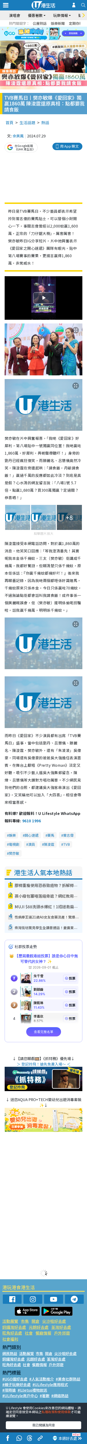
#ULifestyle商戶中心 (20, 1395)
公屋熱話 (40, 23)
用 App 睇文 (69, 146)
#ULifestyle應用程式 (50, 1384)
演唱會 (14, 15)
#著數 (44, 1395)
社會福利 (10, 1339)
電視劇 (14, 844)
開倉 (35, 1321)
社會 (29, 1333)
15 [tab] (49, 39)
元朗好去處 (38, 1327)
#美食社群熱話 (68, 1379)
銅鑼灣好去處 (14, 1327)
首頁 (9, 122)
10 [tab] (47, 34)
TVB (66, 844)
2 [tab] (37, 28)
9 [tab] (42, 34)
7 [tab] (33, 34)
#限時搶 (9, 1390)
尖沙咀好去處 (54, 1321)
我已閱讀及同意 (43, 1425)
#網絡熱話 (59, 1395)
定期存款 (76, 23)
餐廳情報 (43, 1333)
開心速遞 (32, 835)
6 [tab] (56, 28)
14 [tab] (44, 39)
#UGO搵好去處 (14, 1379)
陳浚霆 (49, 844)
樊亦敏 (14, 853)
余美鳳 (18, 136)
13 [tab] (40, 39)
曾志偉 (68, 835)
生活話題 (27, 122)
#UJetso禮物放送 (32, 1390)
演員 (31, 844)
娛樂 (12, 835)
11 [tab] (51, 34)
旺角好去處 (12, 1333)
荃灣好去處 (61, 1327)
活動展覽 (10, 1321)
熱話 (45, 122)
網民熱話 (9, 1353)
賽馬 (50, 835)
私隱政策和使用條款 (56, 1411)
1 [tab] (33, 28)
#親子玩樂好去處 (16, 1384)
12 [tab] (56, 34)
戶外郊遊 (62, 1333)
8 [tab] (37, 34)
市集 (25, 1321)
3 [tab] (42, 28)
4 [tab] (47, 28)
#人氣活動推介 (41, 1379)
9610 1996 (31, 820)
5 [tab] (51, 28)
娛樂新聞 (58, 23)
